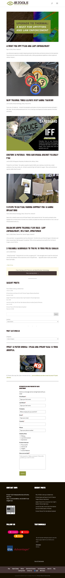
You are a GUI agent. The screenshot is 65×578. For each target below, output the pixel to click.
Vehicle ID (18, 49)
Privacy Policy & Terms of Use (43, 575)
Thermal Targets (26, 234)
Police (14, 49)
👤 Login (36, 570)
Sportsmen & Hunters (31, 568)
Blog (54, 568)
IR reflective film (27, 161)
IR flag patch (16, 161)
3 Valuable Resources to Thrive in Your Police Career (32, 248)
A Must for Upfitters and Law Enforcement (28, 46)
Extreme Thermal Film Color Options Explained (16, 307)
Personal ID (24, 445)
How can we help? (24, 453)
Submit (23, 473)
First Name (22, 396)
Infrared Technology (17, 103)
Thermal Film (28, 103)
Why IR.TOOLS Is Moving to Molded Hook (15, 288)
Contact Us (29, 570)
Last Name (22, 402)
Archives (8, 319)
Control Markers (25, 450)
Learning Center (21, 570)
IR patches (21, 161)
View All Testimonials (39, 561)
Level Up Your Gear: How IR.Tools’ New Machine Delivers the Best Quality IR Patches (24, 302)
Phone (21, 427)
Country (21, 421)
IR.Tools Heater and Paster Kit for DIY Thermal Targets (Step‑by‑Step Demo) (23, 293)
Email (21, 415)
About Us (49, 568)
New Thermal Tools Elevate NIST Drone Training (30, 100)
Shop (9, 568)
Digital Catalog (15, 568)
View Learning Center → (32, 273)
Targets (23, 448)
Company (21, 409)
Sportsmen (24, 440)
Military (33, 161)
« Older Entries (10, 265)
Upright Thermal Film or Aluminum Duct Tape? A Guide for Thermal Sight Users (23, 298)
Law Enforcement (26, 438)
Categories (9, 336)
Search (56, 314)
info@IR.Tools (10, 500)
